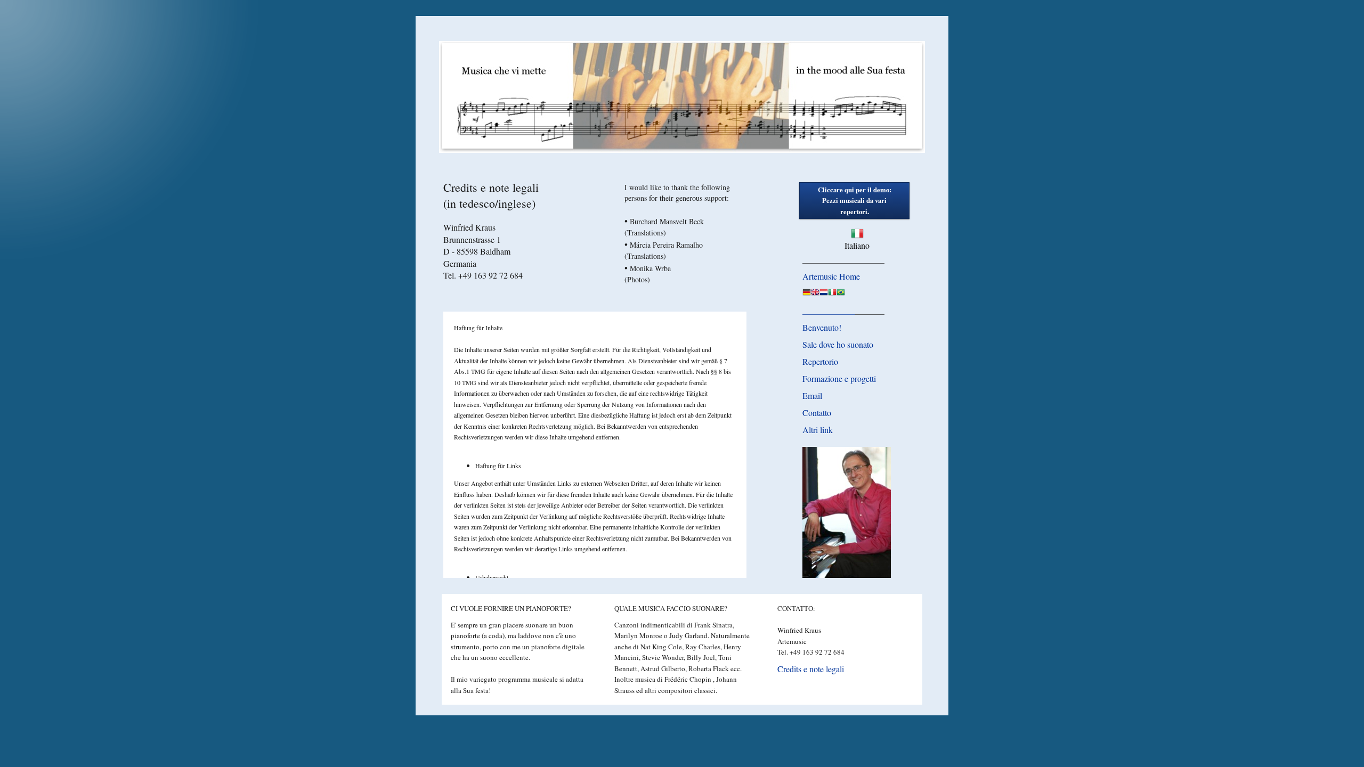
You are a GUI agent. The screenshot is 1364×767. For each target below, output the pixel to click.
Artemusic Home (831, 276)
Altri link (817, 429)
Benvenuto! (821, 327)
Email (812, 395)
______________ (828, 311)
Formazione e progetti (839, 378)
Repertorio (820, 361)
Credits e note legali (810, 668)
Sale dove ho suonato (837, 344)
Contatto (816, 412)
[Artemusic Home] (806, 294)
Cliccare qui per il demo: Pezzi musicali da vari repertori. (854, 200)
